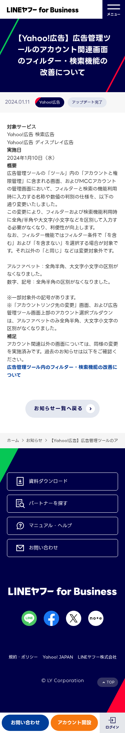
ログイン (112, 727)
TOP (111, 682)
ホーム (13, 440)
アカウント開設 (74, 722)
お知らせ (34, 440)
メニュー (113, 14)
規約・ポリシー (23, 657)
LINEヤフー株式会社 (97, 657)
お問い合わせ (25, 722)
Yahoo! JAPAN (58, 657)
